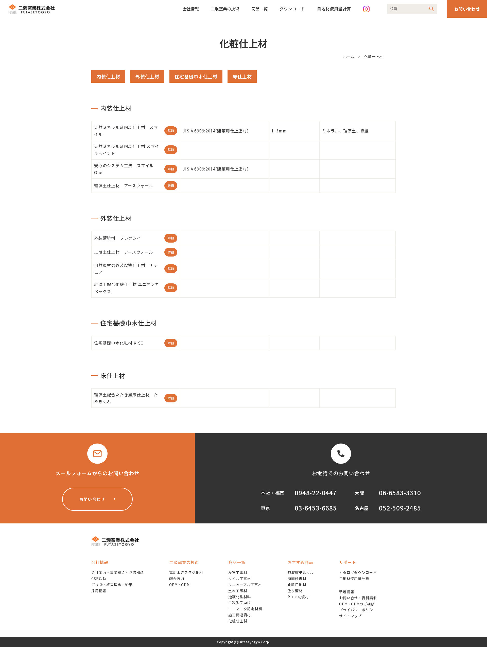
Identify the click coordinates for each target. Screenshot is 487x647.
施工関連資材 (239, 614)
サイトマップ (350, 615)
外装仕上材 (147, 76)
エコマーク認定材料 (245, 608)
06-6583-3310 (400, 492)
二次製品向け (239, 602)
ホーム (348, 56)
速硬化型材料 (239, 596)
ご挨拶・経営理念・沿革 (112, 584)
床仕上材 (242, 76)
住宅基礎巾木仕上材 (196, 76)
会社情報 (191, 9)
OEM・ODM (179, 584)
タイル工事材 (239, 578)
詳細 (171, 130)
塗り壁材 (295, 590)
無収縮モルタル (301, 572)
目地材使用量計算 (334, 9)
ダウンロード (292, 9)
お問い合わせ (467, 9)
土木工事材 (237, 590)
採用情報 (98, 590)
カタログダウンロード (358, 572)
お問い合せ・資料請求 (358, 597)
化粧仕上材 (237, 620)
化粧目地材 (297, 584)
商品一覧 (259, 9)
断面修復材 (297, 578)
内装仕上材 (108, 76)
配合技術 (176, 578)
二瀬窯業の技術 (225, 9)
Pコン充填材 (298, 596)
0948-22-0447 (316, 492)
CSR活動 (98, 578)
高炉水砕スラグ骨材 (186, 572)
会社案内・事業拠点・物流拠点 (117, 572)
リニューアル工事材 (245, 584)
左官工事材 (237, 572)
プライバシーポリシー (358, 609)
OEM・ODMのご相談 (357, 603)
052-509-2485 (400, 507)
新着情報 (346, 591)
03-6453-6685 (316, 507)
